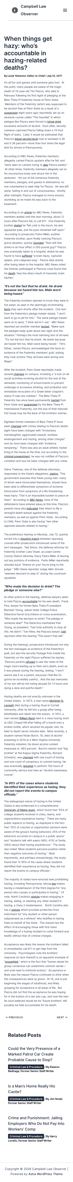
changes (19, 374)
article (28, 212)
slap (45, 164)
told (63, 631)
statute (35, 896)
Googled (38, 242)
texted (45, 326)
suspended (30, 404)
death (11, 273)
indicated (32, 508)
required (28, 766)
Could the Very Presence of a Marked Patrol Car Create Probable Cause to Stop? (34, 1054)
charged (16, 426)
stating (54, 473)
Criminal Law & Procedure (26, 1066)
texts (7, 309)
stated (18, 225)
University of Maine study (19, 809)
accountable (29, 601)
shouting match (29, 538)
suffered (27, 255)
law (53, 883)
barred (55, 400)
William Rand (27, 718)
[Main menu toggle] (65, 10)
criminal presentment (17, 456)
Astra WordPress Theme (45, 1174)
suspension (11, 112)
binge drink (54, 121)
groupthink (11, 961)
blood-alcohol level (26, 138)
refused (30, 661)
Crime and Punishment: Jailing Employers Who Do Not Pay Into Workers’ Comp (36, 1123)
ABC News (36, 499)
